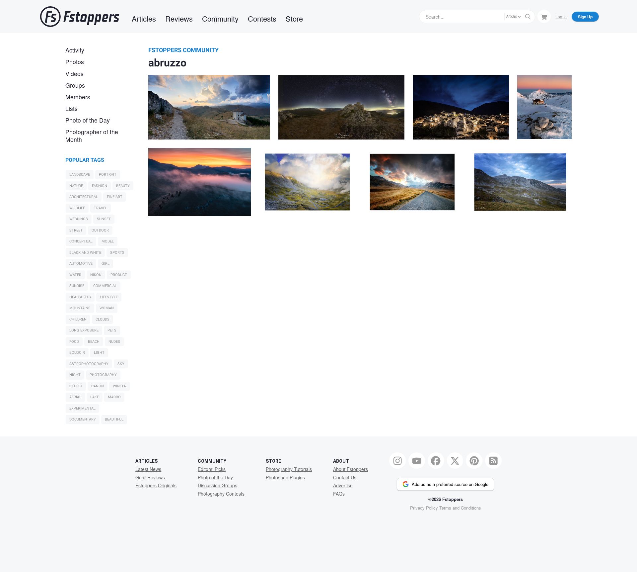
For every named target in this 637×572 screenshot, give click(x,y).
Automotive (81, 263)
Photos (74, 61)
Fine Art (114, 197)
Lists (71, 108)
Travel (100, 208)
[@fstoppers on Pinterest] (474, 460)
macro (114, 397)
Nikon (96, 275)
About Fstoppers (350, 469)
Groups (75, 85)
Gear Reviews (150, 477)
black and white (85, 252)
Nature (76, 186)
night (75, 375)
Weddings (78, 219)
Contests (262, 18)
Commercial (105, 286)
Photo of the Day (87, 120)
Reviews (179, 18)
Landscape (79, 174)
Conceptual (81, 241)
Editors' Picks (212, 469)
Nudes (114, 341)
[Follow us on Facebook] (436, 460)
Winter (119, 386)
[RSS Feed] (493, 460)
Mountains (80, 308)
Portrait (107, 174)
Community (220, 18)
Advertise (343, 485)
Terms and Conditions (460, 508)
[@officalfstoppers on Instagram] (397, 460)
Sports (117, 252)
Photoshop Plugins (285, 477)
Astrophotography (88, 364)
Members (77, 97)
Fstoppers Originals (156, 485)
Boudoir (77, 352)
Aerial (75, 397)
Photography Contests (221, 493)
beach (94, 341)
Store (294, 18)
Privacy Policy (424, 508)
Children (78, 319)
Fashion (99, 186)
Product (118, 275)
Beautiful (114, 419)
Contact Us (344, 477)
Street (76, 230)
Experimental (82, 408)
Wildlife (77, 208)
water (75, 275)
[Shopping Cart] (544, 16)
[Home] (79, 16)
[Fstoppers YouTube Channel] (416, 460)
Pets (111, 330)
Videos (74, 73)
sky (120, 364)
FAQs (339, 493)
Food (74, 341)
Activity (74, 50)
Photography (103, 375)
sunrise (76, 286)
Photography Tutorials (289, 469)
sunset (104, 219)
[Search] (528, 16)
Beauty (123, 186)
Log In (561, 16)
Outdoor (100, 230)
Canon (97, 386)
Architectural (83, 197)
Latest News (148, 469)
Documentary (82, 419)
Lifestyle (109, 297)
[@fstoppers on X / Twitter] (455, 460)
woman (107, 308)
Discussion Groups (217, 485)
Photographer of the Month (91, 135)
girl (105, 263)
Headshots (80, 297)
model (108, 241)
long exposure (84, 330)
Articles (144, 18)
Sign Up (585, 17)
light (99, 352)
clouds (102, 319)
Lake (94, 397)
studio (75, 386)
